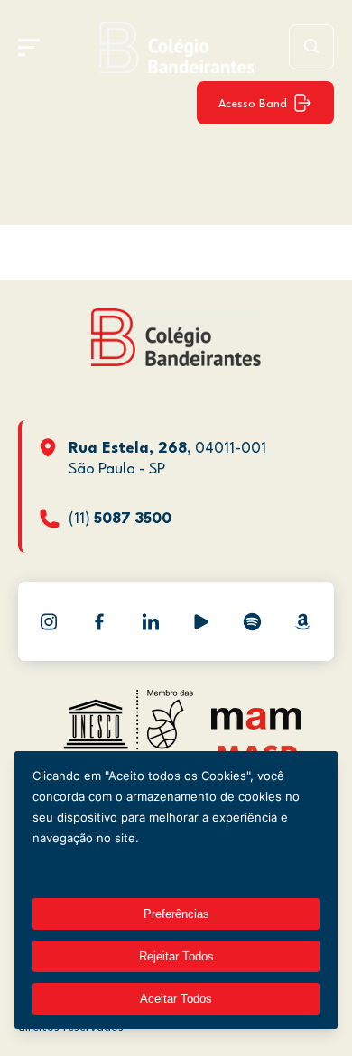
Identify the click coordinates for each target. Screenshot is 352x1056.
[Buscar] (311, 47)
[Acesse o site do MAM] (256, 725)
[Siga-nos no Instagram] (49, 621)
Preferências (176, 914)
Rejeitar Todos (176, 956)
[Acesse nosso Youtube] (201, 621)
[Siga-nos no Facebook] (99, 621)
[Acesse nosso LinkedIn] (151, 621)
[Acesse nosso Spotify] (252, 621)
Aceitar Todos (176, 998)
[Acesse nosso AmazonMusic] (303, 621)
